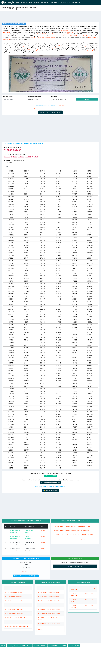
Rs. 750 (16, 645)
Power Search (53, 2)
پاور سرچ (86, 45)
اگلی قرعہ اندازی (90, 49)
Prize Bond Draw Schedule (41, 2)
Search (87, 99)
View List (43, 530)
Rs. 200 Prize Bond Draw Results (13, 592)
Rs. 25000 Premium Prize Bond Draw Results (16, 617)
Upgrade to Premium (72, 32)
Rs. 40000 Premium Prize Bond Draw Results (16, 626)
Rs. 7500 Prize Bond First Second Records (48, 605)
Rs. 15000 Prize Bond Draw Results (14, 609)
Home (17, 2)
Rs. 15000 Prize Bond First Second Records (49, 609)
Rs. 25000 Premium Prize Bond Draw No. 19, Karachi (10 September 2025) (73, 539)
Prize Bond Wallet (75, 2)
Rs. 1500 (22, 645)
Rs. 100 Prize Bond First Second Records (48, 588)
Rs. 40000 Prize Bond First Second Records (49, 623)
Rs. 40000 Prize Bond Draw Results (14, 622)
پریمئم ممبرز (23, 45)
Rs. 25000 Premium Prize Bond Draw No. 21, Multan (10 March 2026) (71, 530)
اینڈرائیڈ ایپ (27, 49)
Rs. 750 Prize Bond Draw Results (13, 596)
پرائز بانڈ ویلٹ (59, 45)
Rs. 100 (3, 645)
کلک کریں (54, 47)
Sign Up (40, 108)
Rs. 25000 (43, 645)
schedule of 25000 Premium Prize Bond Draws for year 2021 (53, 34)
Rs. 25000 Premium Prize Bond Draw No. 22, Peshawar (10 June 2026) (72, 526)
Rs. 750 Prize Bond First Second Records (48, 596)
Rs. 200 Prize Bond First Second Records (48, 592)
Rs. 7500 (29, 645)
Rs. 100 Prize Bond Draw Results (13, 588)
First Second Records (63, 2)
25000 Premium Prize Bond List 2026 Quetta (26, 575)
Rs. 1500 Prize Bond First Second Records (48, 600)
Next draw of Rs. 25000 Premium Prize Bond (76, 36)
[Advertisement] (50, 16)
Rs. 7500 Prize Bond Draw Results (13, 605)
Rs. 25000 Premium (88, 8)
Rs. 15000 (36, 645)
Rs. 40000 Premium (74, 645)
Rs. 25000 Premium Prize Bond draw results (42, 37)
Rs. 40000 (63, 645)
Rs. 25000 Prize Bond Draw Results (14, 613)
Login (34, 108)
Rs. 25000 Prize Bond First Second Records (49, 613)
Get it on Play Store (51, 490)
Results (80, 8)
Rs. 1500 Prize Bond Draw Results (13, 600)
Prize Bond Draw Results (26, 2)
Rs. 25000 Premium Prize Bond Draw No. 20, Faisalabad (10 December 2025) (73, 534)
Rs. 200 (10, 645)
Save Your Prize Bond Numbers (51, 112)
